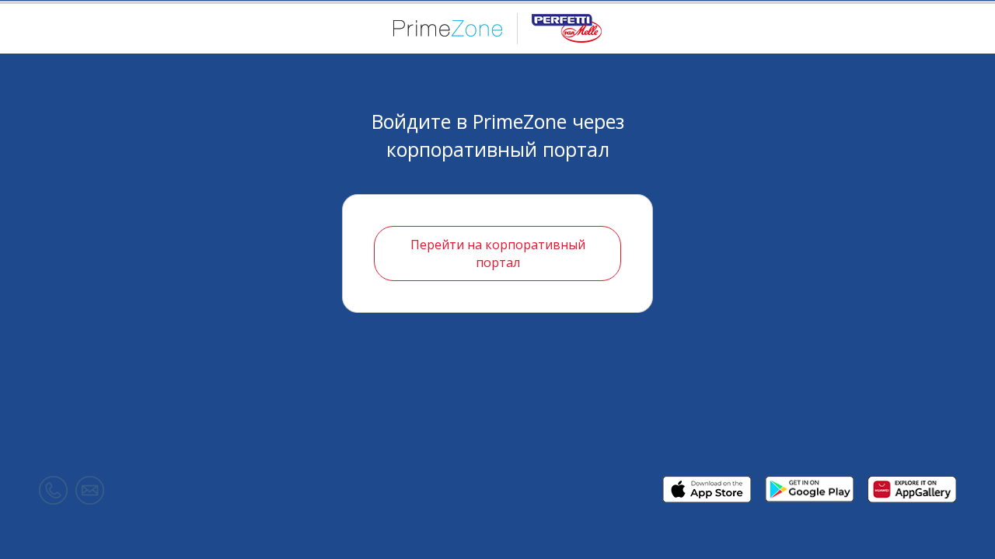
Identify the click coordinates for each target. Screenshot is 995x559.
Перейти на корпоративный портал (497, 253)
